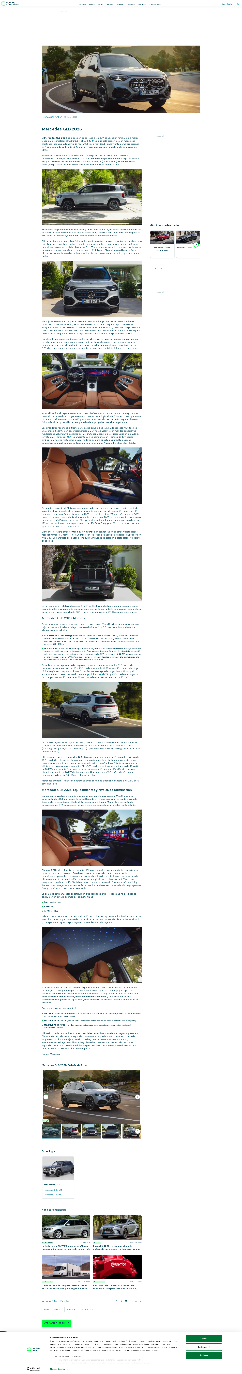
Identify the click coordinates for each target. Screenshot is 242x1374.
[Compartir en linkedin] (135, 1301)
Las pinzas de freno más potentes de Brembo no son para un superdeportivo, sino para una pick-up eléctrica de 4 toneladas (116, 1258)
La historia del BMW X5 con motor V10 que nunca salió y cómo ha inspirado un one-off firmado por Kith (64, 1219)
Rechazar (204, 1355)
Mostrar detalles (57, 1369)
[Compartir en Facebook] (130, 1301)
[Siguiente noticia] (196, 244)
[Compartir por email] (116, 1301)
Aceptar (203, 1339)
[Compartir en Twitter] (125, 1301)
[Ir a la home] (10, 3)
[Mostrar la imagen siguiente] (137, 1097)
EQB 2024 (88, 140)
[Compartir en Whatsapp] (140, 1301)
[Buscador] (237, 4)
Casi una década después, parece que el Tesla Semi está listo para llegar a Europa (65, 1257)
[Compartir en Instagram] (121, 1301)
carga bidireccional (93, 674)
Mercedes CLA (63, 436)
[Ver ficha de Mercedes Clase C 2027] (188, 244)
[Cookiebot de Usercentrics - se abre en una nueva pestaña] (33, 1369)
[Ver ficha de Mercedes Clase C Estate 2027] (162, 244)
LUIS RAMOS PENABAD (52, 117)
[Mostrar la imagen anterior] (45, 1097)
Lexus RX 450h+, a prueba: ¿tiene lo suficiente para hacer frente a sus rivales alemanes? (117, 1217)
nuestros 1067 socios (70, 1341)
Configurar (202, 1347)
